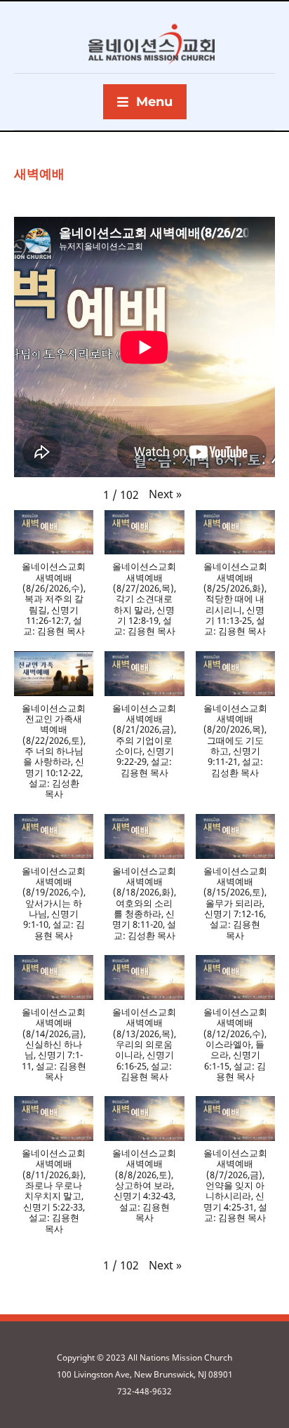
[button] (165, 494)
